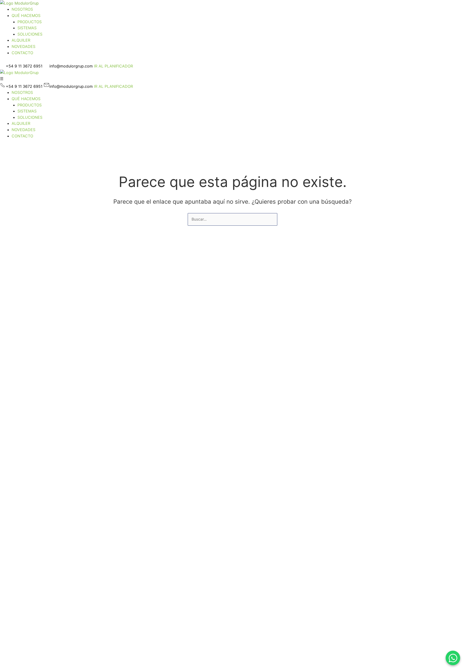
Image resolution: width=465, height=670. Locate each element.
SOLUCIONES (29, 34)
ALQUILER (21, 40)
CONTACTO (22, 52)
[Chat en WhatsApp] (453, 658)
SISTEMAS (27, 27)
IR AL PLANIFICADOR (113, 66)
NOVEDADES (23, 46)
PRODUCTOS (29, 21)
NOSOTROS (22, 9)
